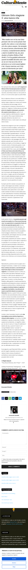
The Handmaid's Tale (6, 499)
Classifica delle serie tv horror (8, 483)
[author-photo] (14, 413)
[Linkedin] (13, 398)
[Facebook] (2, 398)
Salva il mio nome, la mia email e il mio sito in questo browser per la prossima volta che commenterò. (13, 461)
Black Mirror (4, 496)
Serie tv (7, 10)
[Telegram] (20, 398)
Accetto (14, 558)
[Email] (16, 398)
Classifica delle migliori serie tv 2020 (10, 477)
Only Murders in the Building (8, 493)
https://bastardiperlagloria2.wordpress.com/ (14, 417)
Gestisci (14, 562)
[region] (14, 559)
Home (2, 10)
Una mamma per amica (7, 503)
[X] (6, 398)
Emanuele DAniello (9, 20)
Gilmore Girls (13, 391)
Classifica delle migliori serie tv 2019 (10, 480)
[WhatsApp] (9, 398)
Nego (14, 566)
